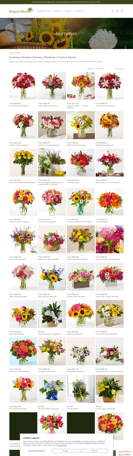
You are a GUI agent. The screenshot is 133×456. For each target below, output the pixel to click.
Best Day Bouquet (16, 334)
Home (11, 53)
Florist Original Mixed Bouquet (108, 259)
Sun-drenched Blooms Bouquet (79, 222)
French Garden (73, 409)
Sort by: (90, 69)
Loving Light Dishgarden (105, 409)
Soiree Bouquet (102, 222)
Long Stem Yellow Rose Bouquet (22, 182)
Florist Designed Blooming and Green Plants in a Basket (50, 183)
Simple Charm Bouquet (76, 297)
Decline (94, 451)
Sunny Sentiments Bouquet (106, 334)
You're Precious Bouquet (19, 106)
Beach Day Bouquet (75, 334)
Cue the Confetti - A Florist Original (77, 107)
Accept (65, 451)
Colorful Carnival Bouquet (19, 371)
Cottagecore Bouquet (46, 371)
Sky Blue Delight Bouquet (48, 409)
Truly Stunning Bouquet (105, 106)
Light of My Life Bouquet (48, 106)
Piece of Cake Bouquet (18, 297)
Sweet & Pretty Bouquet (18, 145)
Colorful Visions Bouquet (19, 222)
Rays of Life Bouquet (17, 259)
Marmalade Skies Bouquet (77, 259)
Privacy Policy (62, 445)
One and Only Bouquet (47, 222)
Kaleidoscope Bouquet (104, 145)
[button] (58, 11)
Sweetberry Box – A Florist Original (109, 371)
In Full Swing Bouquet (18, 409)
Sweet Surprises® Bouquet (48, 145)
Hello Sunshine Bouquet (76, 145)
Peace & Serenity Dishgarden (49, 334)
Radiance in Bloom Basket (48, 259)
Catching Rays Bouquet (47, 297)
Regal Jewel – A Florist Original (108, 182)
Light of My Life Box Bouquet (107, 297)
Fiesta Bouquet (73, 182)
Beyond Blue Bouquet (75, 371)
